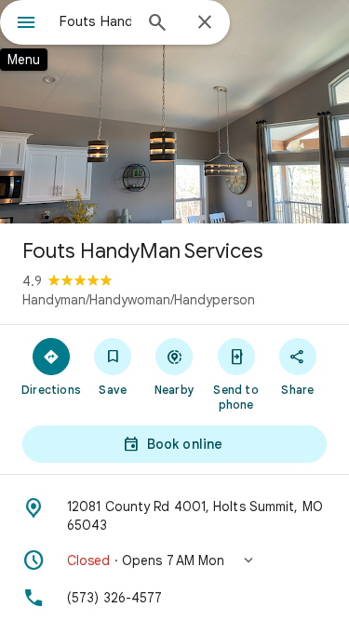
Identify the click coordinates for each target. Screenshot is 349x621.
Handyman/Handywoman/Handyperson (138, 299)
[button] (174, 560)
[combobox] (95, 21)
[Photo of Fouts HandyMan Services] (174, 111)
